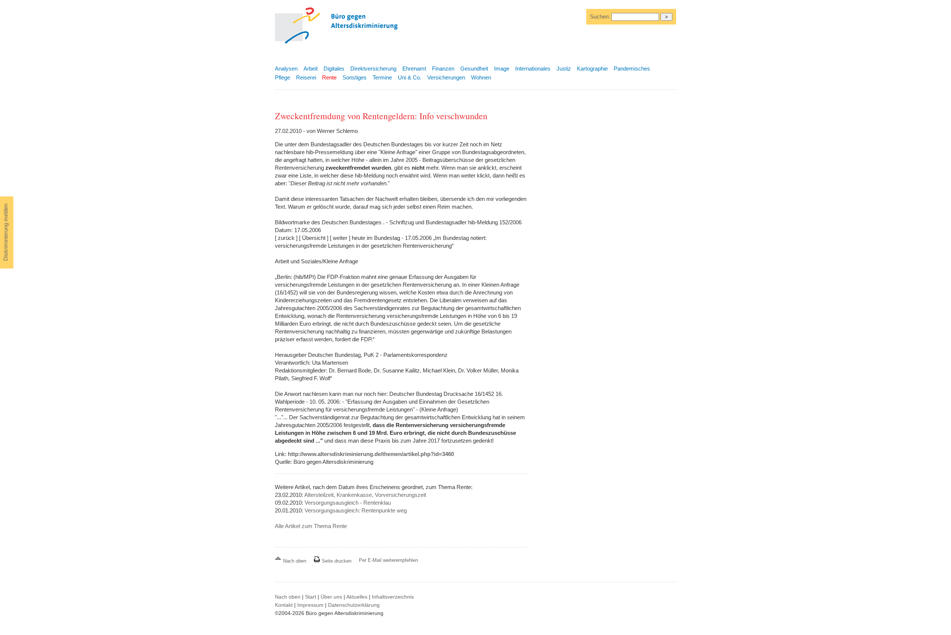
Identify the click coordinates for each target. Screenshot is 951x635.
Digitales (334, 68)
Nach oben (295, 561)
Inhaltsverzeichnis (393, 597)
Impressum (310, 605)
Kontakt (284, 605)
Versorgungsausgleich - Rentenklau (348, 502)
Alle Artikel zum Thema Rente (311, 526)
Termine (382, 77)
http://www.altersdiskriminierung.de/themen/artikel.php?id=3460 (371, 454)
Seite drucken (335, 561)
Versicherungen (446, 77)
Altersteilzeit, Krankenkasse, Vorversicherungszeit (365, 495)
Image (501, 68)
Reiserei (306, 77)
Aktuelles (356, 597)
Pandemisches (632, 68)
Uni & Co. (409, 77)
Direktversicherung (373, 68)
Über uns (331, 597)
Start (310, 597)
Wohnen (481, 77)
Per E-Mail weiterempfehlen (388, 560)
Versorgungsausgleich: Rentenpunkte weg (356, 510)
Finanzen (443, 68)
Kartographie (592, 68)
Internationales (533, 68)
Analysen (286, 68)
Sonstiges (355, 77)
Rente (329, 77)
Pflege (282, 77)
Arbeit (311, 68)
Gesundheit (474, 68)
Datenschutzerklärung (354, 605)
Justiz (563, 68)
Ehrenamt (414, 68)
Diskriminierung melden (6, 232)
